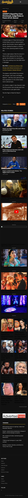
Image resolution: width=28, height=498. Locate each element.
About (2, 478)
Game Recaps (4, 465)
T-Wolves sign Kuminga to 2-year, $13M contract (12, 441)
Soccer (7, 8)
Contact (3, 481)
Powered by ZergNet (23, 406)
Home (4, 8)
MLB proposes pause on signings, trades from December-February (13, 427)
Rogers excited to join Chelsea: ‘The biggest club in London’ (12, 171)
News (2, 461)
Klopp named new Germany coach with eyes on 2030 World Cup (13, 150)
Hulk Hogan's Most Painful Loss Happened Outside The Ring (7, 335)
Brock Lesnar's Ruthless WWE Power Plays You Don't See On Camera (6, 400)
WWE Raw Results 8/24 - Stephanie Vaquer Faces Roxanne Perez (20, 399)
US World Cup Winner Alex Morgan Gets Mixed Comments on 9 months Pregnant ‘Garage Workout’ (13, 68)
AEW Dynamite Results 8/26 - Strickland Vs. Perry (6, 378)
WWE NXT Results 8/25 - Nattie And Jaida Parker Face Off (21, 357)
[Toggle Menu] (20, 2)
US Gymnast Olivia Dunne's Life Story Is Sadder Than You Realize (21, 378)
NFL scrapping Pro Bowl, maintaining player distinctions (13, 436)
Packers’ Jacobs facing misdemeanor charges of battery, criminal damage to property (14, 432)
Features (3, 467)
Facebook (22, 104)
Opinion (2, 469)
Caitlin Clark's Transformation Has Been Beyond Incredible (20, 335)
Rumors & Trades (5, 472)
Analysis (3, 463)
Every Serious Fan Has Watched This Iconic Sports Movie (7, 357)
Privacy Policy (4, 483)
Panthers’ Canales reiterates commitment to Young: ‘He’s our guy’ (13, 445)
